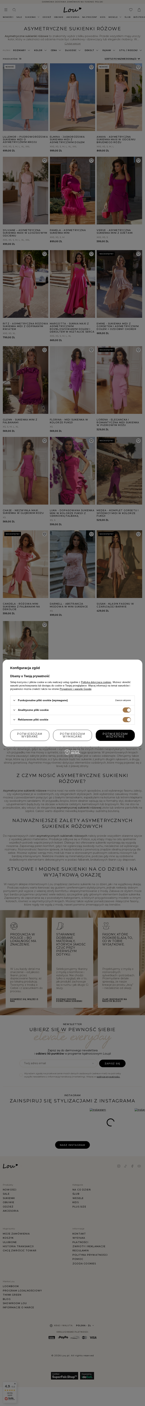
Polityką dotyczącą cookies (96, 682)
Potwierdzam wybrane (29, 735)
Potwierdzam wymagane (72, 735)
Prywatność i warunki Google (75, 688)
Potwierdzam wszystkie (115, 735)
